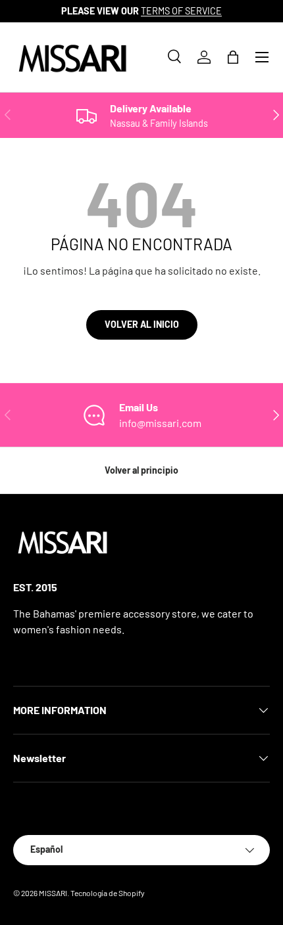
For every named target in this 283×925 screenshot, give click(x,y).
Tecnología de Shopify (107, 892)
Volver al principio (141, 470)
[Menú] (261, 57)
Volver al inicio (142, 324)
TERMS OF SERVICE (181, 10)
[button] (233, 57)
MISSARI (53, 892)
